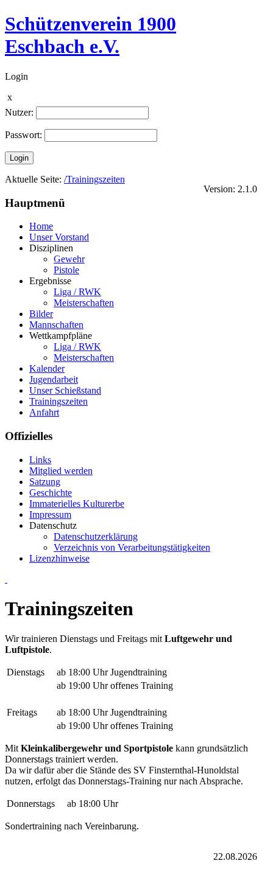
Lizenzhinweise (59, 558)
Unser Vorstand (59, 237)
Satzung (44, 481)
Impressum (50, 514)
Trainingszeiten (58, 401)
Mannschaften (56, 324)
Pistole (66, 270)
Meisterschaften (84, 303)
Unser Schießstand (65, 390)
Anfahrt (44, 412)
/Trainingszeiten (94, 179)
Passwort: (23, 135)
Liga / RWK (77, 292)
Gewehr (69, 259)
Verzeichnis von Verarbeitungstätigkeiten (132, 547)
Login (19, 157)
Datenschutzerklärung (96, 536)
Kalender (47, 368)
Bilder (41, 314)
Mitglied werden (61, 471)
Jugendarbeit (53, 379)
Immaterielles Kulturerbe (76, 503)
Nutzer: (19, 112)
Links (40, 460)
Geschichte (50, 492)
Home (41, 226)
